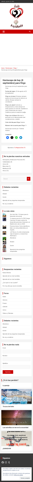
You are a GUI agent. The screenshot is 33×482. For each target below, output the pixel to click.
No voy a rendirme (8, 204)
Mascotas (5, 166)
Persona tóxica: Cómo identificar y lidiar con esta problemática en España (20, 228)
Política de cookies (18, 475)
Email (4, 348)
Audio (4, 296)
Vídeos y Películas (8, 313)
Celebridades (6, 162)
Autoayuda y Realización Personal (12, 159)
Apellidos (5, 363)
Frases (5, 303)
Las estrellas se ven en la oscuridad (15, 427)
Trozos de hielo (8, 406)
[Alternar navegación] (3, 32)
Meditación (6, 168)
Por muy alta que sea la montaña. (12, 286)
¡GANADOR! (7, 448)
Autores (5, 300)
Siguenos (7, 259)
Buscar (28, 179)
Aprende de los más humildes (11, 276)
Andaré (5, 194)
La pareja (6, 385)
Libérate (5, 306)
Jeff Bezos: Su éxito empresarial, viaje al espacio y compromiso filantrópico (19, 233)
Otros (4, 170)
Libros (4, 164)
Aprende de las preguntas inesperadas (14, 200)
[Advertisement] (16, 49)
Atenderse (6, 190)
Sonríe (4, 197)
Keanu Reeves (7, 272)
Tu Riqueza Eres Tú (19, 147)
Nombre (5, 355)
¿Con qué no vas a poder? (10, 282)
